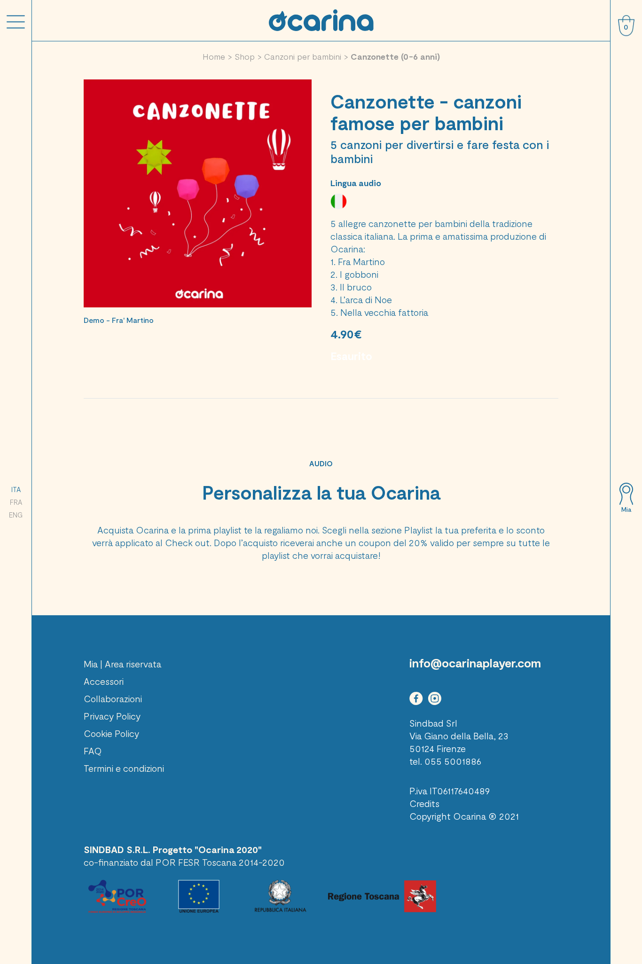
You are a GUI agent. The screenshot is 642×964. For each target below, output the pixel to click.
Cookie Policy (111, 733)
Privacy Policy (112, 715)
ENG (16, 514)
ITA (16, 489)
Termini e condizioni (124, 768)
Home (214, 56)
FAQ (93, 750)
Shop (245, 56)
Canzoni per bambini (302, 56)
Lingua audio (355, 183)
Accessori (104, 681)
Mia (626, 509)
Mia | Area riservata (122, 663)
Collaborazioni (113, 698)
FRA (16, 502)
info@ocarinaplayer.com (475, 663)
